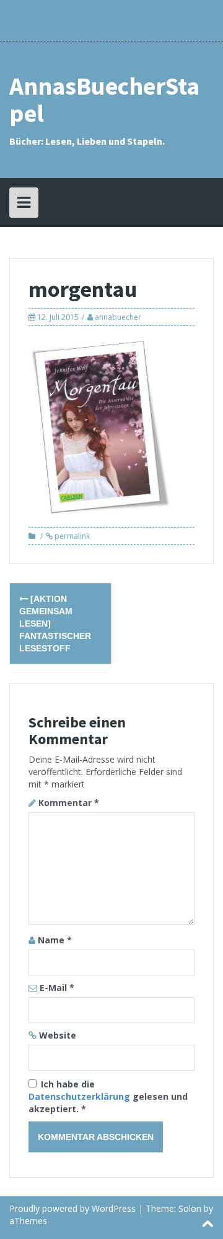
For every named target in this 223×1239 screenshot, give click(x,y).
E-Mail (57, 987)
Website (57, 1035)
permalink (71, 536)
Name (55, 940)
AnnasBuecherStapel (104, 100)
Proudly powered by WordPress (72, 1208)
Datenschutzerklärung (80, 1096)
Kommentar (68, 802)
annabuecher (118, 317)
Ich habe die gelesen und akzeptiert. (108, 1096)
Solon (189, 1208)
